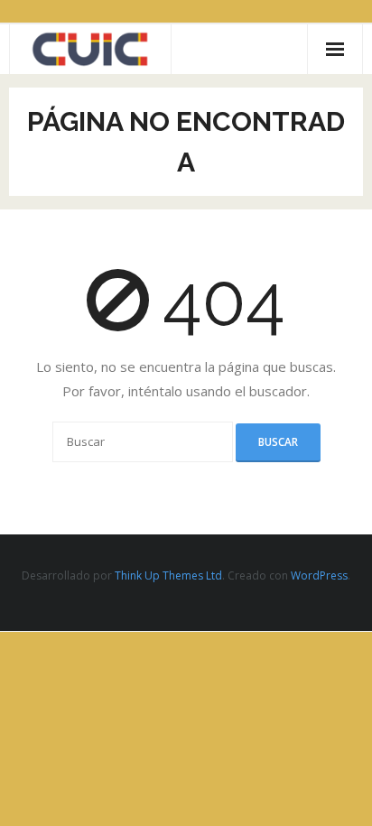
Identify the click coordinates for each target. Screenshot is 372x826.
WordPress (319, 575)
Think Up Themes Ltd (168, 575)
